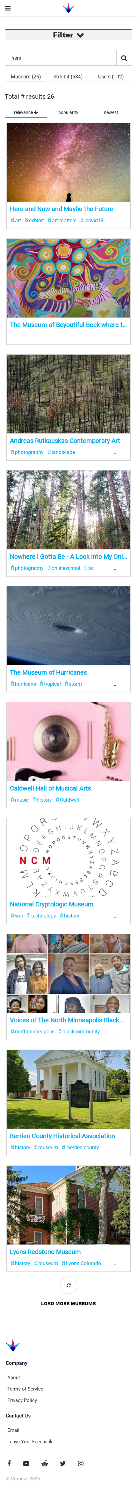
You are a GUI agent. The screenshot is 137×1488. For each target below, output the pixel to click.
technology (43, 916)
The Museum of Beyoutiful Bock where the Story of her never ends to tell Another (68, 325)
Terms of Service (25, 1389)
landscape (63, 452)
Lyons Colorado (83, 1263)
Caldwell (69, 800)
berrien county (82, 1147)
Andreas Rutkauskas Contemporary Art (65, 440)
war (19, 916)
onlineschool (66, 568)
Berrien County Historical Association (62, 1136)
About (13, 1377)
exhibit (36, 220)
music (22, 800)
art (18, 220)
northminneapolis (34, 1032)
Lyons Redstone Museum (45, 1252)
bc (91, 568)
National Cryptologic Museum (52, 904)
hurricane (25, 684)
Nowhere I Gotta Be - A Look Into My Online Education (68, 556)
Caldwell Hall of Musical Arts (50, 788)
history (44, 800)
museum (48, 1147)
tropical (52, 684)
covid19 (94, 220)
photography (29, 452)
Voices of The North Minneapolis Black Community (68, 1020)
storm (75, 684)
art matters (64, 220)
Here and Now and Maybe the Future (61, 209)
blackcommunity (81, 1032)
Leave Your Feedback (30, 1442)
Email (13, 1430)
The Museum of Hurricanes (48, 672)
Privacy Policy (22, 1400)
